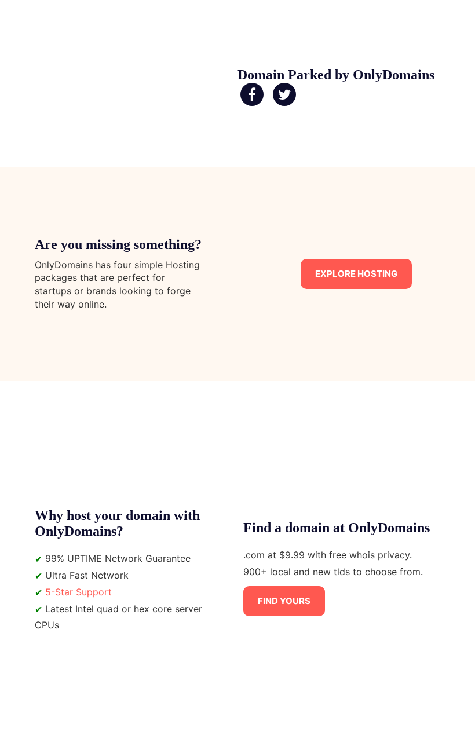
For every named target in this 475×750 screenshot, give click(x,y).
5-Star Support (78, 592)
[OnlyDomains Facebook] (251, 95)
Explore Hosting (356, 273)
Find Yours (284, 600)
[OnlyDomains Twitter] (284, 95)
